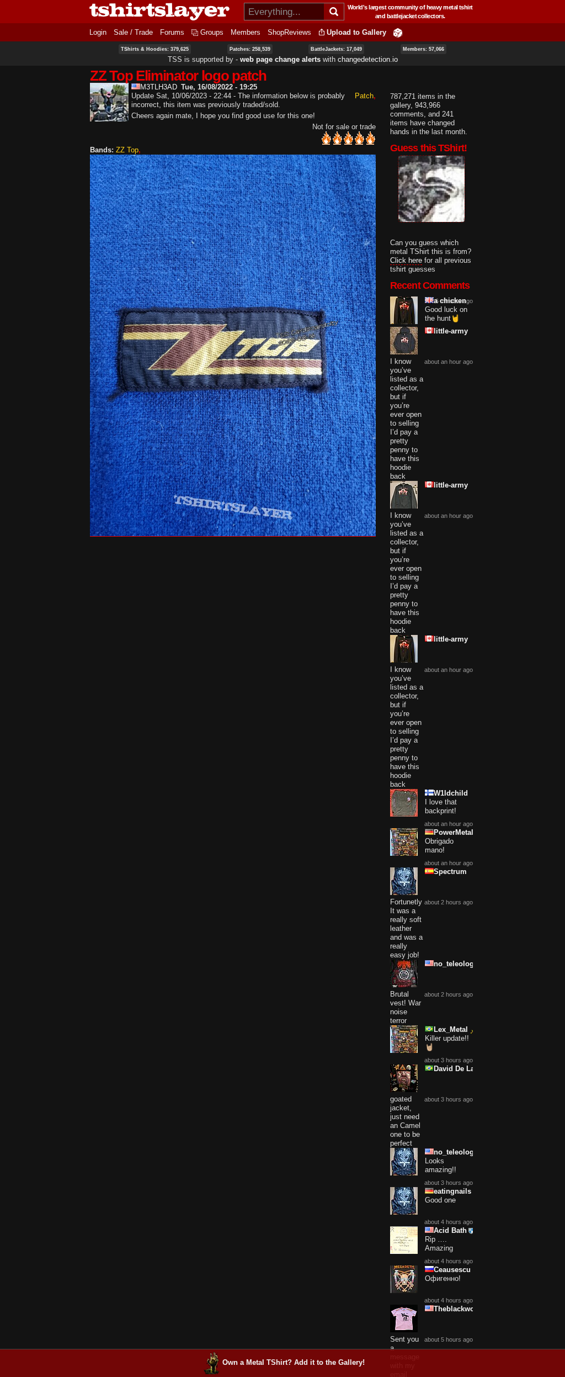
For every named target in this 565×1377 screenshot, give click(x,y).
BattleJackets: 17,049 (336, 49)
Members (245, 32)
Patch (364, 96)
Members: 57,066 (423, 49)
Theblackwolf (456, 1309)
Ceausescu (452, 1269)
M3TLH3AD (158, 87)
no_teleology (456, 964)
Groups (211, 32)
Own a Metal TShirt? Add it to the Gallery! (293, 1362)
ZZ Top (127, 150)
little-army (451, 331)
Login (97, 32)
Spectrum (450, 871)
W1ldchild (451, 793)
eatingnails (452, 1191)
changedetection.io (368, 59)
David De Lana (458, 1068)
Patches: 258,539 (250, 49)
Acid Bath (450, 1230)
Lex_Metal (451, 1029)
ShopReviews (289, 32)
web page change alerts (280, 59)
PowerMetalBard (461, 832)
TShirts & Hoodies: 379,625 (155, 49)
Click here (406, 260)
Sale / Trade (133, 32)
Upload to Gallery (356, 32)
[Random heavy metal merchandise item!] (397, 32)
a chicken (450, 300)
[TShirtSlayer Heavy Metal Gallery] (163, 11)
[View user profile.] (109, 117)
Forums (172, 32)
